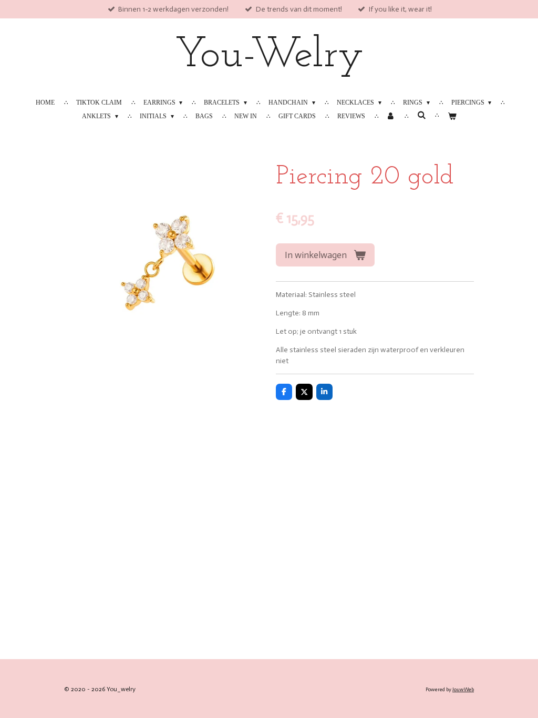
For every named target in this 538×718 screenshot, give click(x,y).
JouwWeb (463, 689)
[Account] (391, 116)
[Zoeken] (421, 115)
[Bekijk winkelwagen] (451, 116)
